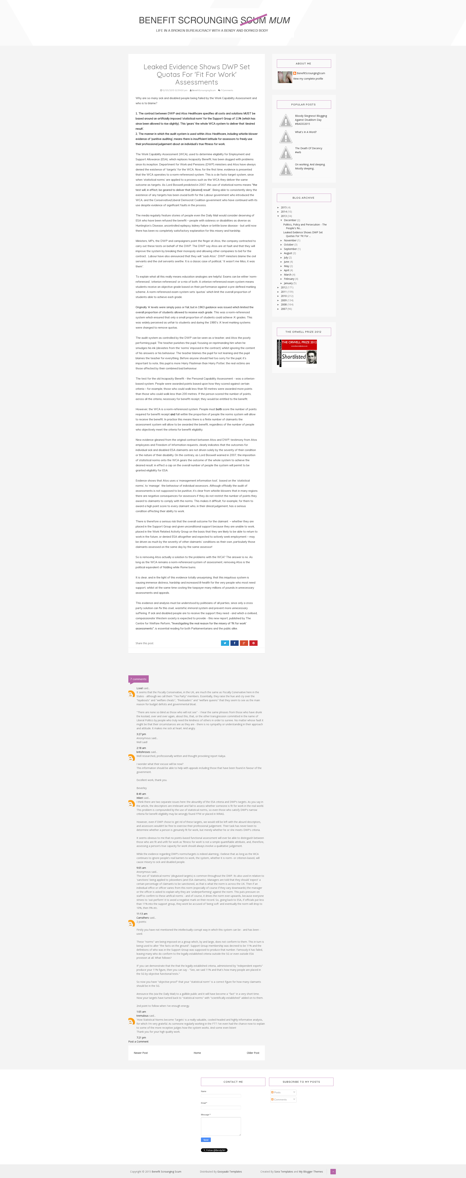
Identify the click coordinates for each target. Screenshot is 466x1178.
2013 (284, 216)
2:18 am (141, 748)
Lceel (140, 688)
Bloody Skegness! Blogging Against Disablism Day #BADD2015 (311, 119)
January (288, 283)
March (288, 274)
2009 (284, 300)
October (289, 244)
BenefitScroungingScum (311, 73)
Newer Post (141, 1053)
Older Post (253, 1053)
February (289, 278)
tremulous (143, 1015)
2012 (284, 287)
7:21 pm (141, 1037)
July (286, 257)
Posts (277, 1092)
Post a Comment (138, 1041)
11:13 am (142, 913)
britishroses (143, 752)
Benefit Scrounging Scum (166, 1171)
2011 (284, 291)
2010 (284, 296)
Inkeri (140, 798)
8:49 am (141, 794)
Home (197, 1053)
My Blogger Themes (311, 1171)
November (290, 240)
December (290, 220)
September (291, 249)
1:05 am (141, 1011)
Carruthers (143, 917)
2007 (284, 309)
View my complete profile (308, 78)
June (287, 261)
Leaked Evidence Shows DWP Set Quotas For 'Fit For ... (303, 234)
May (287, 266)
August (288, 253)
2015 (284, 207)
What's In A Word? (306, 132)
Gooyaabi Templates (229, 1171)
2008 (284, 304)
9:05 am (141, 867)
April (287, 270)
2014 (284, 211)
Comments (280, 1099)
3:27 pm (141, 734)
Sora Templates (283, 1171)
